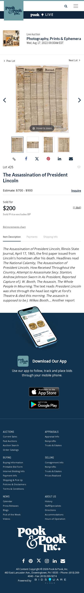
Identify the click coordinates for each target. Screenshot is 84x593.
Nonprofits (50, 441)
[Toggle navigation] (76, 6)
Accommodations (54, 514)
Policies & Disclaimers (14, 484)
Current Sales (10, 436)
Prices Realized (53, 475)
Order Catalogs (11, 449)
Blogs (5, 510)
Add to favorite (78, 167)
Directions (50, 510)
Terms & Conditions (13, 488)
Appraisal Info (52, 436)
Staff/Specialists (53, 505)
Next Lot (73, 60)
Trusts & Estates (53, 445)
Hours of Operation (55, 518)
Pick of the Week (12, 514)
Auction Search (11, 445)
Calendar (7, 501)
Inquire (76, 190)
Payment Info (10, 475)
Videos (6, 518)
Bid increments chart (14, 227)
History (48, 501)
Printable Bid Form (13, 466)
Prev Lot (10, 61)
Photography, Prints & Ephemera (54, 38)
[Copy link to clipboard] (14, 159)
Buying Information (13, 462)
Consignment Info (54, 462)
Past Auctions (10, 441)
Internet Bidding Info (14, 471)
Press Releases (10, 505)
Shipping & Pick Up (13, 480)
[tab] (12, 238)
